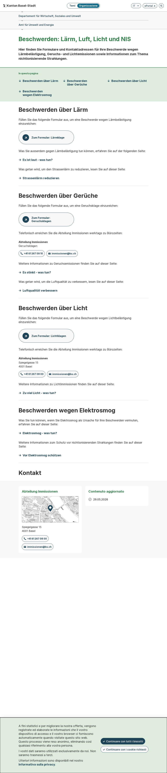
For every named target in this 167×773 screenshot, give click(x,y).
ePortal (150, 6)
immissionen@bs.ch (64, 253)
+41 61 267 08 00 (34, 374)
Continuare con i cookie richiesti (126, 749)
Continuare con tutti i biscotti (124, 741)
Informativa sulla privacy (37, 764)
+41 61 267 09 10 (33, 253)
